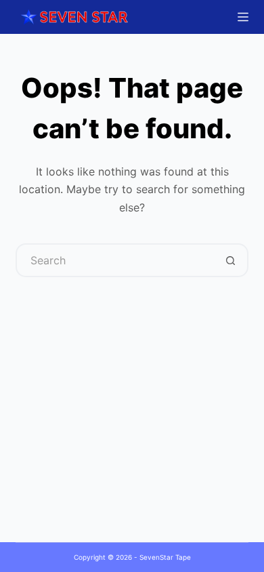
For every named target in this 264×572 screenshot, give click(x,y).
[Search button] (231, 260)
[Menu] (243, 17)
